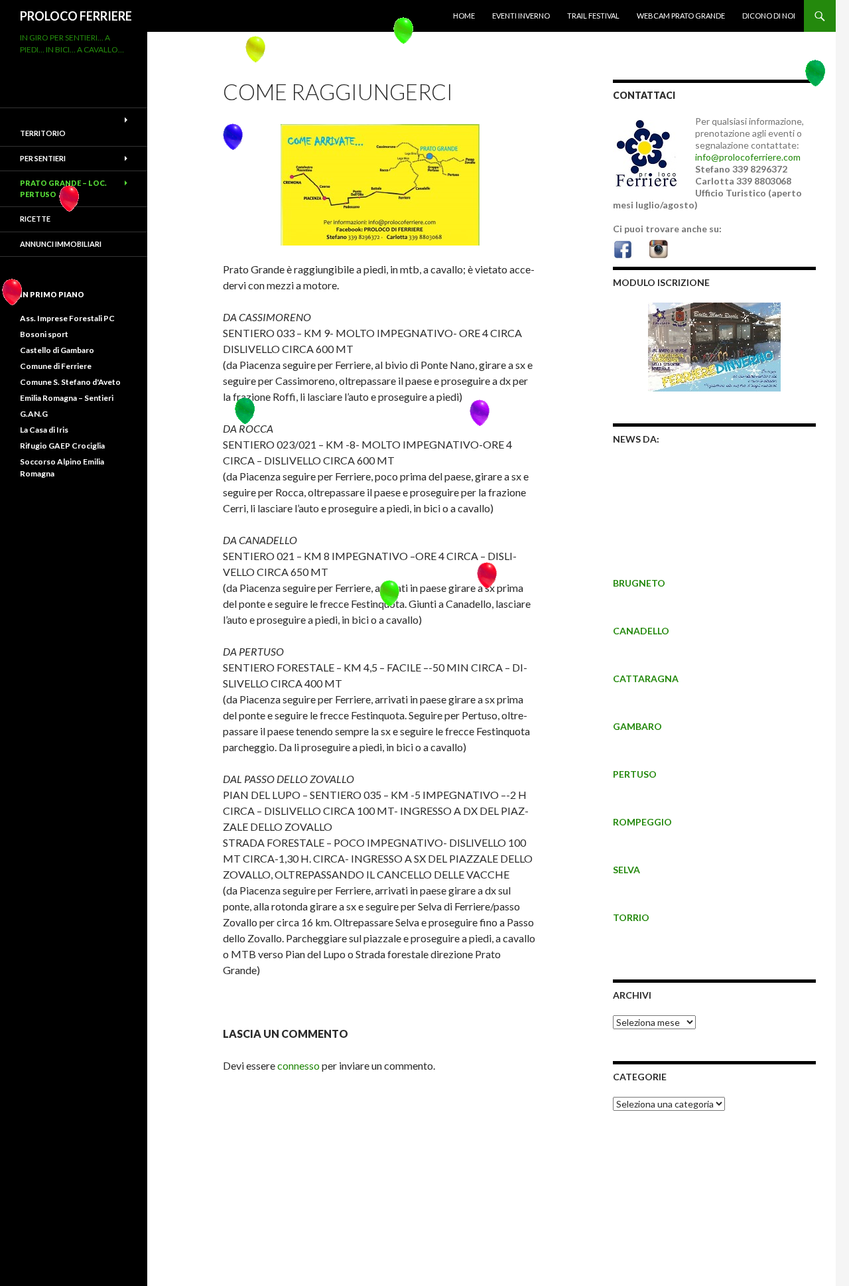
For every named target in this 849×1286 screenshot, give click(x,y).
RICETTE (35, 218)
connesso (298, 1065)
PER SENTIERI (43, 158)
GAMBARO (637, 726)
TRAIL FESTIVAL (593, 15)
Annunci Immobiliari (60, 244)
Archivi (632, 995)
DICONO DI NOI (768, 15)
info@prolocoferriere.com (748, 157)
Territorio (43, 133)
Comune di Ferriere (56, 366)
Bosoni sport (44, 334)
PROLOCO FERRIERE (76, 16)
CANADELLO (641, 630)
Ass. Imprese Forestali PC (67, 318)
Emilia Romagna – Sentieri (66, 398)
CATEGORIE (640, 1076)
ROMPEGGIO (642, 821)
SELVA (626, 869)
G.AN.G (34, 414)
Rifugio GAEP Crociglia (62, 446)
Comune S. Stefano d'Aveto (70, 382)
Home (464, 15)
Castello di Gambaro (57, 350)
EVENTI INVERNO (521, 15)
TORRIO (631, 917)
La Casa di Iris (44, 430)
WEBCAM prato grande (681, 15)
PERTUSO (635, 774)
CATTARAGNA (646, 678)
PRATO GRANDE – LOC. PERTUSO (63, 188)
